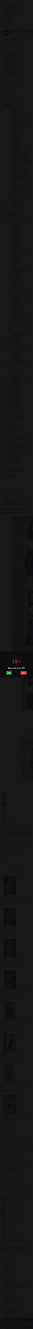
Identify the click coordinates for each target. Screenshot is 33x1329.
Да (9, 673)
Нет (23, 673)
